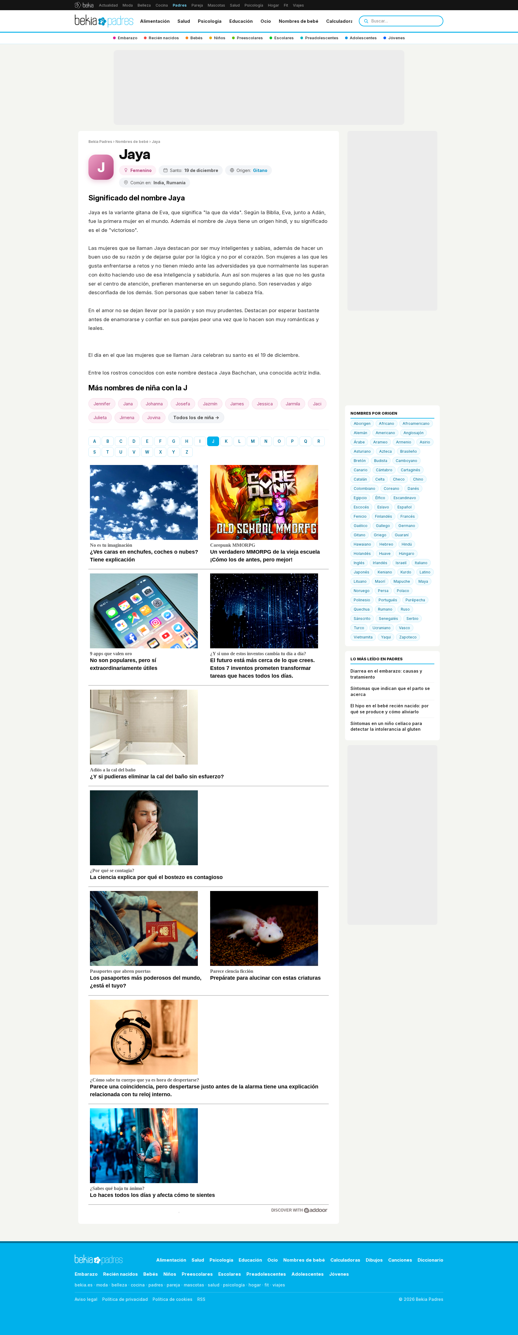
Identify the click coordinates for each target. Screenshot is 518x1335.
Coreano (391, 488)
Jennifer (102, 404)
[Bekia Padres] (104, 21)
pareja (173, 1284)
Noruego (362, 590)
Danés (413, 488)
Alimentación (155, 21)
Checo (399, 479)
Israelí (401, 563)
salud (213, 1284)
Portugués (388, 600)
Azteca (385, 451)
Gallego (383, 525)
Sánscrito (362, 618)
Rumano (385, 609)
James (237, 404)
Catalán (360, 479)
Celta (380, 479)
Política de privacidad (125, 1299)
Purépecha (415, 600)
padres (155, 1284)
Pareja (197, 5)
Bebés (150, 1274)
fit (266, 1284)
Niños (169, 1274)
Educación (241, 21)
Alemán (360, 433)
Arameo (380, 442)
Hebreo (386, 544)
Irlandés (380, 563)
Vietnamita (363, 637)
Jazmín (210, 404)
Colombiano (364, 488)
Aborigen (362, 423)
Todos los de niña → (196, 417)
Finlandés (383, 516)
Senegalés (388, 618)
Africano (386, 423)
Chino (418, 479)
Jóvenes (339, 1274)
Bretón (360, 460)
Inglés (359, 563)
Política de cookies (172, 1299)
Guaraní (402, 535)
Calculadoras (341, 21)
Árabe (359, 442)
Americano (385, 433)
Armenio (403, 442)
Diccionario (430, 1260)
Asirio (425, 442)
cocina (138, 1284)
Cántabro (384, 470)
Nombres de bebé (298, 21)
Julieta (100, 417)
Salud (235, 5)
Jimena (127, 417)
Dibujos (374, 1260)
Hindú (407, 544)
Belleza (144, 5)
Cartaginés (410, 470)
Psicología (254, 5)
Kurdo (405, 572)
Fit (286, 5)
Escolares (229, 1274)
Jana (128, 404)
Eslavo (383, 507)
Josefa (183, 404)
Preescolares (197, 1274)
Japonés (361, 572)
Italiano (421, 563)
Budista (380, 460)
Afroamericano (416, 423)
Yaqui (386, 637)
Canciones (400, 1260)
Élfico (380, 498)
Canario (361, 470)
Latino (425, 572)
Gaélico (361, 525)
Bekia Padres (100, 141)
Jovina (153, 417)
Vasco (404, 628)
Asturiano (362, 451)
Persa (383, 590)
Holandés (362, 553)
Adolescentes (307, 1274)
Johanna (154, 404)
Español (404, 507)
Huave (385, 553)
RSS (201, 1299)
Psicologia (210, 21)
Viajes (298, 5)
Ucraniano (382, 628)
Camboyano (406, 460)
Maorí (380, 581)
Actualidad (108, 5)
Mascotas (216, 5)
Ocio (265, 21)
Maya (423, 581)
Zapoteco (408, 637)
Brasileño (408, 451)
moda (102, 1284)
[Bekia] (84, 5)
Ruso (405, 609)
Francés (407, 516)
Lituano (360, 581)
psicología (234, 1284)
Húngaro (406, 553)
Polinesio (362, 600)
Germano (406, 525)
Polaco (403, 590)
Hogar (273, 5)
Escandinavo (405, 498)
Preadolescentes (266, 1274)
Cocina (162, 5)
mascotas (194, 1284)
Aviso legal (86, 1299)
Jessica (265, 404)
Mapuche (402, 581)
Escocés (361, 507)
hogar (255, 1284)
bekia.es (84, 1284)
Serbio (412, 618)
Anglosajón (413, 433)
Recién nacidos (120, 1274)
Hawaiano (362, 544)
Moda (128, 5)
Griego (380, 535)
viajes (278, 1284)
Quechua (362, 609)
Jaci (317, 404)
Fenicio (360, 516)
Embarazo (86, 1274)
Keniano (385, 572)
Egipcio (360, 498)
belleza (119, 1284)
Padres (180, 5)
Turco (359, 628)
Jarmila (293, 404)
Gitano (359, 535)
